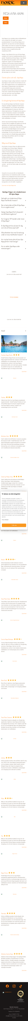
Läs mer (24, 371)
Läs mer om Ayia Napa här (9, 185)
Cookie (14, 1017)
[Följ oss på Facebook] (7, 986)
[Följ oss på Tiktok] (21, 986)
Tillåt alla (14, 525)
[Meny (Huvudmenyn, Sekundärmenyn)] (24, 3)
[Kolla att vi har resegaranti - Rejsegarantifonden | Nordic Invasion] (7, 992)
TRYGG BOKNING (14, 297)
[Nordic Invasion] (7, 3)
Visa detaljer (5, 519)
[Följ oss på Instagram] (14, 986)
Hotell (3, 331)
